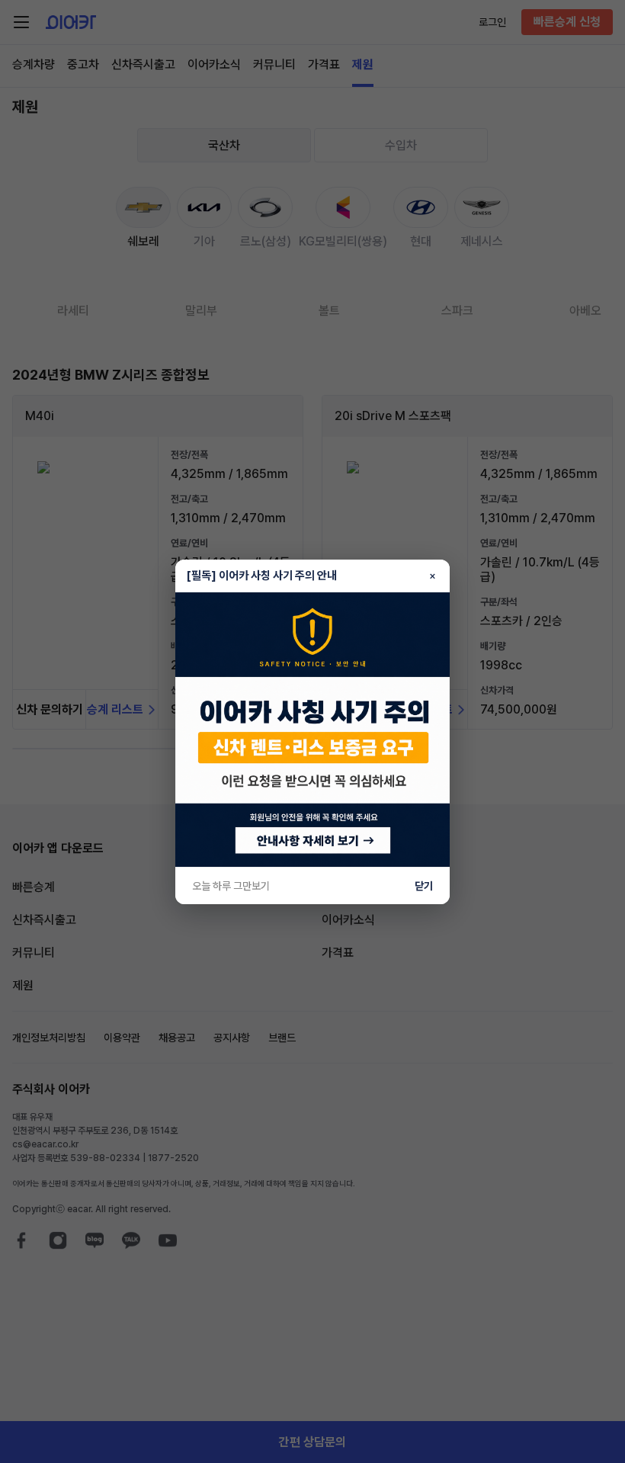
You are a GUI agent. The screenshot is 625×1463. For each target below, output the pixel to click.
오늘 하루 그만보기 (231, 886)
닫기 (424, 886)
